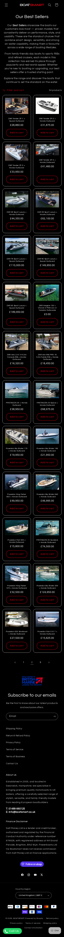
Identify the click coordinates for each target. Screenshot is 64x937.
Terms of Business (15, 756)
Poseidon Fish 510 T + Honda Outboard (47, 633)
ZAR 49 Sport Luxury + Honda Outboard (17, 213)
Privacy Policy (13, 742)
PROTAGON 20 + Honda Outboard (16, 404)
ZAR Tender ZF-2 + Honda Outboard (47, 120)
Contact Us (12, 763)
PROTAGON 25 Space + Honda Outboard (47, 404)
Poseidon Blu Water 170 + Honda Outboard (16, 450)
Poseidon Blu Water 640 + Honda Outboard (47, 495)
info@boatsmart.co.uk (21, 812)
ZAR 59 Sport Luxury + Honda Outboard (47, 213)
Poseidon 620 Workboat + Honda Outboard (17, 633)
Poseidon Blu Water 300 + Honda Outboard (47, 587)
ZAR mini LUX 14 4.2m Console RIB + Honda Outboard (16, 357)
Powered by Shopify (34, 918)
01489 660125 (17, 808)
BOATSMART (19, 918)
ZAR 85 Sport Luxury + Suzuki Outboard (47, 260)
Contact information (33, 928)
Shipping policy (50, 923)
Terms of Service (14, 749)
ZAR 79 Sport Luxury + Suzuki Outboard (17, 260)
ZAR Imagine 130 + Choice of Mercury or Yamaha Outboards (47, 308)
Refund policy (52, 918)
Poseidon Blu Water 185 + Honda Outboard (47, 450)
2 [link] (32, 662)
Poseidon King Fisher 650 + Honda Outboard (16, 495)
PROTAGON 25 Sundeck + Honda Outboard (47, 541)
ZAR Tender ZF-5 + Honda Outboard (47, 161)
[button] (6, 4)
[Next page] (48, 662)
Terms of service (32, 923)
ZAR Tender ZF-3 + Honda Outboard (16, 166)
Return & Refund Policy (18, 736)
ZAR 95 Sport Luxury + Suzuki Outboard (17, 307)
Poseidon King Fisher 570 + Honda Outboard (16, 587)
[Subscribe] (54, 716)
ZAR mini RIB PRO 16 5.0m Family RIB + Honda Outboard (47, 357)
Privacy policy (16, 923)
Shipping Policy (14, 729)
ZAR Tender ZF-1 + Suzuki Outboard (16, 120)
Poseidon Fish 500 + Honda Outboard (17, 541)
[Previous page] (15, 662)
